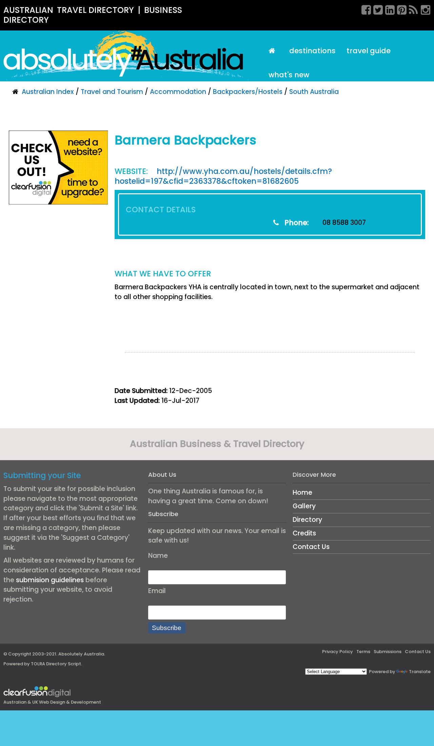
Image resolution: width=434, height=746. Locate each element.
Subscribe (166, 627)
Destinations (312, 51)
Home (302, 492)
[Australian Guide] (273, 51)
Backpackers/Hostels (247, 91)
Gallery (304, 506)
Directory (307, 519)
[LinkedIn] (387, 9)
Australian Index (48, 91)
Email (157, 590)
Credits (304, 533)
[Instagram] (423, 9)
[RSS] (411, 9)
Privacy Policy (337, 651)
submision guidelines (50, 580)
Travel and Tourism (112, 91)
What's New (289, 75)
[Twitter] (376, 9)
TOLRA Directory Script (56, 664)
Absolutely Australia (81, 654)
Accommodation (178, 91)
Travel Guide (369, 51)
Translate (420, 671)
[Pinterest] (399, 9)
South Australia (314, 91)
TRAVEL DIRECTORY (95, 10)
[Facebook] (364, 9)
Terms (363, 651)
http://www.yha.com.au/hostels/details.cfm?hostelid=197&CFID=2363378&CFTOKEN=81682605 (223, 176)
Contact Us (311, 546)
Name (158, 555)
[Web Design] (58, 167)
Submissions (387, 651)
